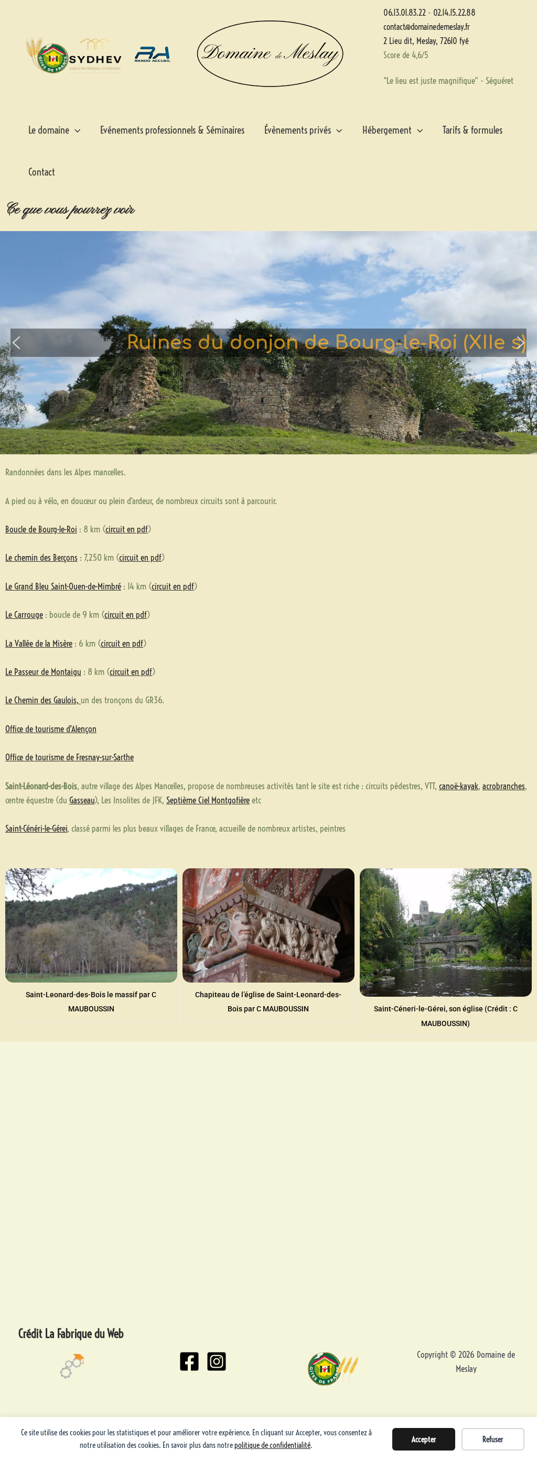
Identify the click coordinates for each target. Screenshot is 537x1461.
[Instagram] (216, 1361)
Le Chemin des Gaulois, (43, 699)
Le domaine (48, 130)
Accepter (424, 1439)
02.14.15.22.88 (454, 12)
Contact (41, 172)
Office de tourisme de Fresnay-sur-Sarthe (69, 756)
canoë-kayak (458, 785)
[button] (16, 342)
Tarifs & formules (472, 130)
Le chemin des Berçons (41, 557)
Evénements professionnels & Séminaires (172, 130)
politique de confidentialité (272, 1445)
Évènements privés (297, 130)
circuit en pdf (126, 529)
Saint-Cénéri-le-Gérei (36, 828)
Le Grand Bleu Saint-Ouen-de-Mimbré (63, 586)
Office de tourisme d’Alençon (50, 728)
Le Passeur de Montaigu (43, 671)
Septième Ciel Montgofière (208, 799)
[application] (74, 130)
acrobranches (503, 785)
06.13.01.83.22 (404, 12)
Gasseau (81, 799)
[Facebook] (189, 1361)
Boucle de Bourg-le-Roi (41, 529)
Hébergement (387, 130)
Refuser (492, 1439)
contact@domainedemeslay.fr (426, 26)
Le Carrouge (24, 614)
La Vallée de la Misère (38, 643)
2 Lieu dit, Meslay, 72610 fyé (426, 41)
